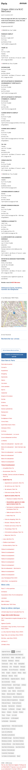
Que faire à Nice (20, 747)
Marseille (18, 657)
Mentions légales (13, 765)
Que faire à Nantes (18, 741)
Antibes (24, 685)
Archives (3, 431)
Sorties (3, 399)
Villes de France (6, 703)
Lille (11, 666)
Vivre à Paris (4, 421)
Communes (5, 663)
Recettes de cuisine (18, 697)
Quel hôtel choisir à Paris (8, 424)
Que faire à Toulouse (18, 738)
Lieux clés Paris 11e (8, 539)
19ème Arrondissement (7, 571)
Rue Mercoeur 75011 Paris (8, 604)
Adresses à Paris (5, 428)
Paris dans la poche (6, 364)
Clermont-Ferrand (6, 685)
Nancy (3, 712)
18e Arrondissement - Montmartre (11, 568)
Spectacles (4, 377)
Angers (8, 672)
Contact (14, 769)
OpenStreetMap (17, 326)
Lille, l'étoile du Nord (18, 744)
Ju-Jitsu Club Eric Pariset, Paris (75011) (12, 632)
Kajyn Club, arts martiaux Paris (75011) (12, 635)
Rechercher (11, 706)
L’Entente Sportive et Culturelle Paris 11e (12, 612)
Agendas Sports (15, 678)
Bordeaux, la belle (7, 741)
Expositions (4, 370)
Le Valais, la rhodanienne (8, 756)
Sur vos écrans (6, 681)
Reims (14, 691)
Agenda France (6, 651)
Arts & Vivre (20, 691)
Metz (24, 709)
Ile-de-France (5, 657)
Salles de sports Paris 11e (14, 512)
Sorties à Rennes (6, 744)
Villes (11, 663)
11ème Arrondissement (8, 465)
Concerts (4, 367)
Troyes (8, 715)
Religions (19, 694)
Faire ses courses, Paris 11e (12, 492)
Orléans (9, 712)
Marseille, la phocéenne (8, 735)
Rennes (11, 675)
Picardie (15, 712)
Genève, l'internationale (8, 750)
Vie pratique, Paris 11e (11, 529)
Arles (3, 672)
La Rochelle (5, 721)
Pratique (3, 415)
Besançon (18, 688)
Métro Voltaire (5, 601)
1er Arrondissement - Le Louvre (10, 434)
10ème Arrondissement (7, 461)
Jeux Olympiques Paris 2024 (9, 578)
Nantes (17, 660)
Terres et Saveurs (6, 697)
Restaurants (4, 412)
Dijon (24, 672)
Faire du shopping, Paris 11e (12, 519)
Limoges (18, 709)
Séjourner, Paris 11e (10, 535)
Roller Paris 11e (11, 515)
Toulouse (4, 660)
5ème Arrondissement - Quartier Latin (12, 444)
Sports (3, 389)
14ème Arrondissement (7, 555)
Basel (18, 756)
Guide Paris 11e (7, 479)
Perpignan (16, 666)
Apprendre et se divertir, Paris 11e (14, 483)
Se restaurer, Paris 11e (11, 489)
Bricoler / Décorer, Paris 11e (12, 522)
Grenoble (22, 669)
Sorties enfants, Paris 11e (10, 545)
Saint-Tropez (16, 685)
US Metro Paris (5, 644)
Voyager (21, 700)
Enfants (3, 402)
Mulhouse (4, 675)
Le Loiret (14, 715)
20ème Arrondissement (7, 574)
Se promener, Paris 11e (9, 471)
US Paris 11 (4, 641)
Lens (9, 691)
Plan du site (4, 765)
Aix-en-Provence (13, 669)
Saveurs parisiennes (6, 408)
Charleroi (18, 706)
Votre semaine (5, 386)
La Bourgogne (14, 718)
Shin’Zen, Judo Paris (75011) (9, 638)
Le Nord (18, 651)
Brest (15, 675)
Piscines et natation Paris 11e (15, 499)
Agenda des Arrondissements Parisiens (12, 654)
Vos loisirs (4, 383)
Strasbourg (5, 666)
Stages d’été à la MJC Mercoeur (10, 615)
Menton (4, 688)
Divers (23, 678)
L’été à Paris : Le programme (9, 581)
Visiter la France (16, 703)
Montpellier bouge (7, 738)
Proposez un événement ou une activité (14, 355)
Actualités (4, 669)
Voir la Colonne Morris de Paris (11, 350)
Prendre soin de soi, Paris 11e (13, 525)
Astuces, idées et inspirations (10, 700)
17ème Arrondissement (7, 565)
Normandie (13, 721)
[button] (14, 313)
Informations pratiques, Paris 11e (14, 532)
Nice (15, 663)
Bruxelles (4, 706)
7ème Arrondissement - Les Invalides (11, 452)
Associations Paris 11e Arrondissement (12, 595)
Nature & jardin (11, 694)
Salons (3, 380)
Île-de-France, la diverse (8, 729)
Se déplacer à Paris (6, 418)
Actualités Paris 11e (8, 468)
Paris (4, 3)
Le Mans (4, 691)
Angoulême (11, 688)
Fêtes (12, 657)
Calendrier (4, 393)
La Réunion (12, 709)
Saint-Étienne (5, 678)
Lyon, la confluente (7, 732)
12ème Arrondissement (7, 549)
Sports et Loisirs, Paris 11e (12, 495)
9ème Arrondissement (7, 458)
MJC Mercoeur (16, 282)
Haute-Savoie (5, 718)
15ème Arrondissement (7, 558)
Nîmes (19, 672)
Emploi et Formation (7, 396)
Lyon (23, 657)
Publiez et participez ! (9, 542)
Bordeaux (11, 660)
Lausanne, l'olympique (8, 753)
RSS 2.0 (20, 769)
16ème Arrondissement (7, 562)
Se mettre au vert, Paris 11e (12, 486)
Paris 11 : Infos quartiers (8, 588)
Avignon (14, 672)
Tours (3, 715)
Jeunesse (4, 598)
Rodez (3, 694)
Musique (23, 666)
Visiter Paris (4, 405)
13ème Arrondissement (7, 552)
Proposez (4, 709)
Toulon (13, 681)
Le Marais (4, 440)
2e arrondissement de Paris (9, 437)
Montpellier (21, 663)
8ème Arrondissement (7, 455)
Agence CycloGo (6, 623)
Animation (4, 591)
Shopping (4, 373)
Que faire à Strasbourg (8, 747)
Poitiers (21, 712)
